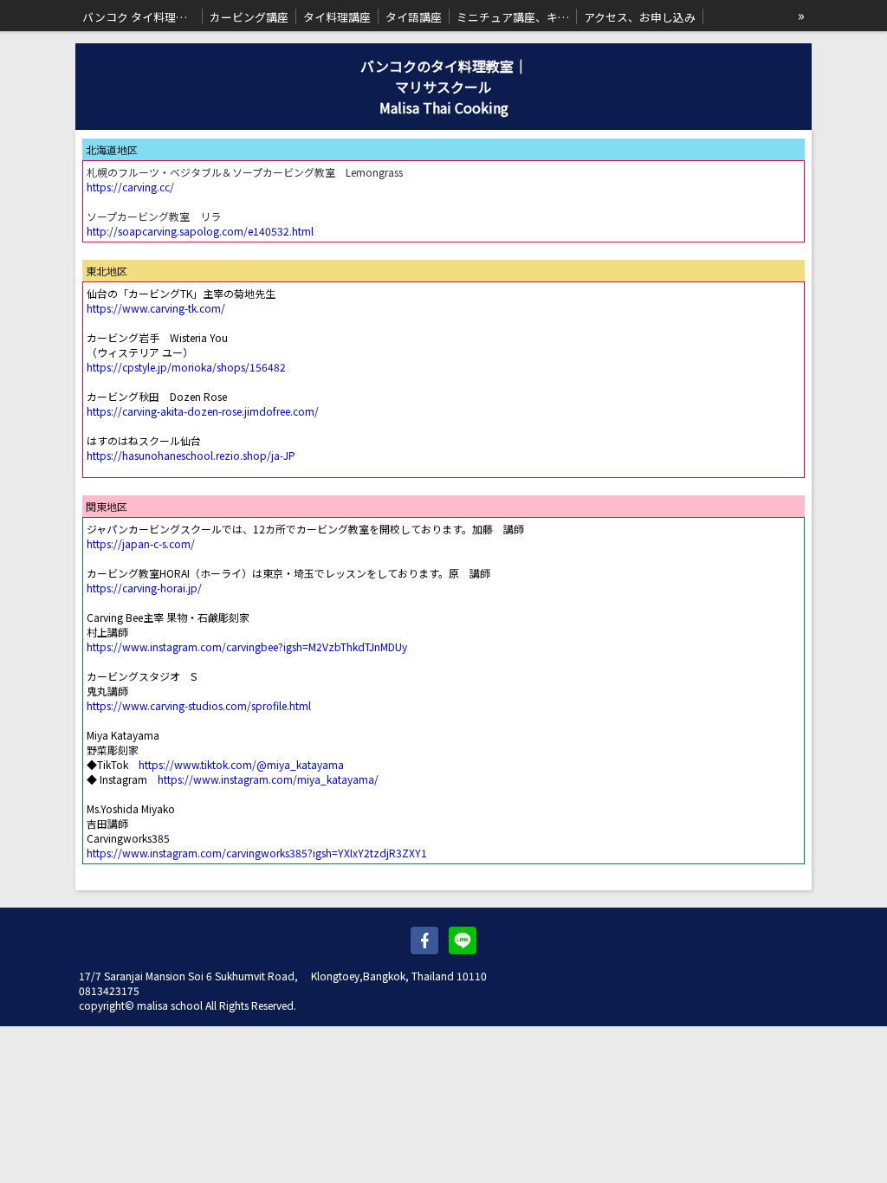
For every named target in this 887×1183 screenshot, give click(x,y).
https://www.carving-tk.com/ (156, 308)
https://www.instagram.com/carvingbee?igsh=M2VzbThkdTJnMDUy (247, 646)
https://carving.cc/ (130, 186)
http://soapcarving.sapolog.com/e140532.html (200, 230)
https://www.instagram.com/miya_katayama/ (268, 779)
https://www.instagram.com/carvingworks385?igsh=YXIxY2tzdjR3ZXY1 (257, 852)
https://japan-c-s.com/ (141, 543)
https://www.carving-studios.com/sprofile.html (199, 705)
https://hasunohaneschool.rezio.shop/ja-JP (191, 455)
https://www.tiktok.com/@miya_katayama (241, 764)
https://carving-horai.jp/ (144, 587)
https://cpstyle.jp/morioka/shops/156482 (186, 366)
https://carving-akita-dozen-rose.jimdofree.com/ (203, 411)
